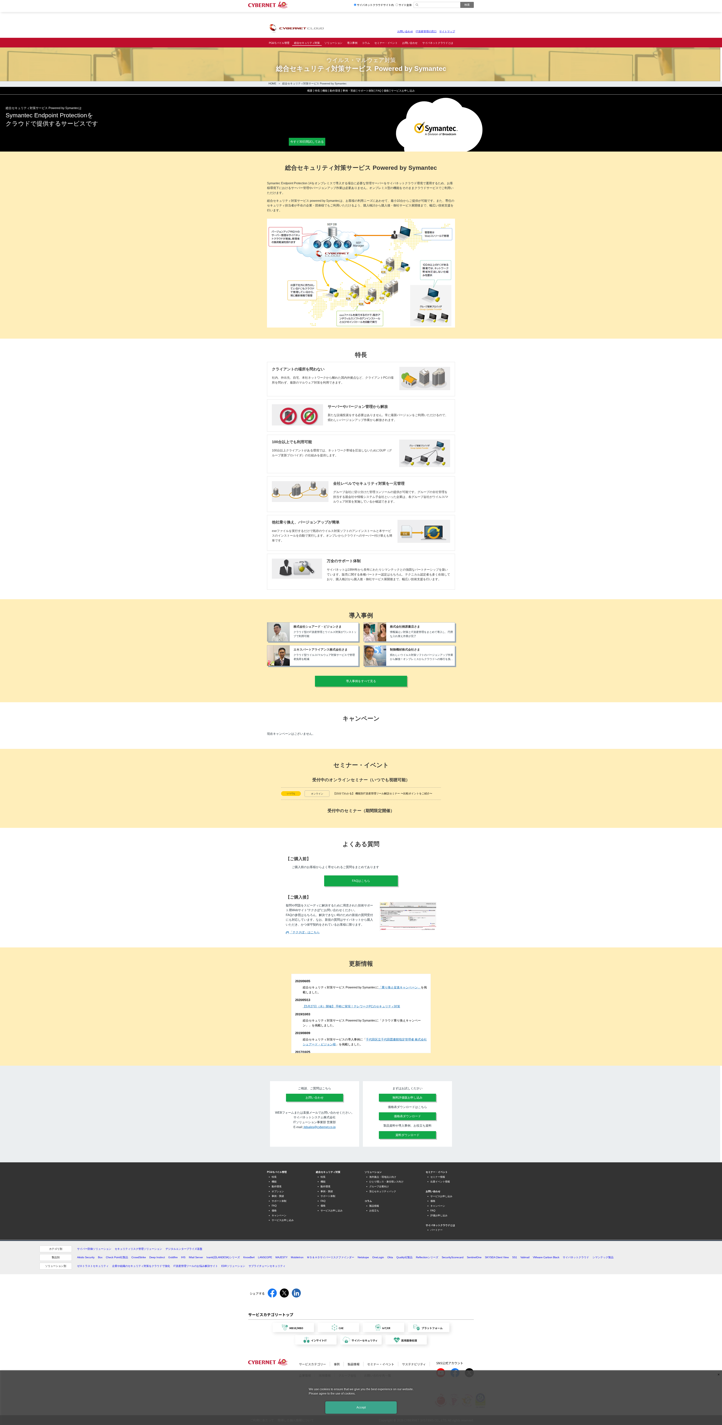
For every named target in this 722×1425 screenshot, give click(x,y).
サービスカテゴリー (312, 1364)
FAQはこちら (361, 880)
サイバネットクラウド (576, 1257)
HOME (272, 83)
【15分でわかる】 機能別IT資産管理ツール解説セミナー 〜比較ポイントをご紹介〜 (382, 793)
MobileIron (297, 1257)
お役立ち (374, 1210)
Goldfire (173, 1257)
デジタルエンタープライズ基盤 (183, 1248)
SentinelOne (474, 1257)
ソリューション (333, 42)
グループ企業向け (379, 1186)
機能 (325, 90)
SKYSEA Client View (497, 1257)
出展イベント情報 (440, 1181)
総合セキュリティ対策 (307, 42)
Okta (390, 1257)
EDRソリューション (233, 1265)
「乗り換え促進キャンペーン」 (400, 987)
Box (100, 1257)
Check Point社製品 (117, 1257)
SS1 (514, 1257)
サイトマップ (447, 31)
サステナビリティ (414, 1364)
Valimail (524, 1257)
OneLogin (378, 1257)
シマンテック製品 (603, 1257)
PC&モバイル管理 (279, 42)
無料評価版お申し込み (407, 1097)
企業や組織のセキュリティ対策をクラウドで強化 (141, 1265)
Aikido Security (86, 1257)
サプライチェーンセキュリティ (267, 1265)
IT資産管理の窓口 (426, 31)
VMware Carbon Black (546, 1257)
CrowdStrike (138, 1257)
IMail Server (196, 1257)
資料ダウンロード (407, 1135)
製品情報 (374, 1205)
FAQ (378, 90)
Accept (361, 1407)
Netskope (363, 1257)
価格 (386, 90)
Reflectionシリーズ (427, 1257)
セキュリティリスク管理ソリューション (138, 1248)
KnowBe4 (249, 1257)
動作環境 (335, 90)
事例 (337, 1364)
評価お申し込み (438, 1215)
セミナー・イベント (385, 42)
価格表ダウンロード (407, 1116)
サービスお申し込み (403, 90)
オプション (278, 1191)
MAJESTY (281, 1257)
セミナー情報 (437, 1176)
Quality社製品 (404, 1257)
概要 (309, 90)
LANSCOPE (265, 1257)
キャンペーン (279, 1215)
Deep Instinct (157, 1257)
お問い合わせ (405, 31)
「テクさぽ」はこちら (305, 932)
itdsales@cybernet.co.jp (319, 1127)
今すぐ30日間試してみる (307, 141)
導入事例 (352, 42)
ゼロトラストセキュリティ (93, 1265)
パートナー (436, 1230)
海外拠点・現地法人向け (382, 1176)
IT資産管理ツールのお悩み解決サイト (195, 1265)
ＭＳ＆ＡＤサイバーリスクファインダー (330, 1257)
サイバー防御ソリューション (94, 1248)
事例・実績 (349, 90)
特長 (317, 90)
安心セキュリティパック (382, 1191)
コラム (366, 42)
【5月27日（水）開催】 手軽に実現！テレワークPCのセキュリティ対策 (351, 1006)
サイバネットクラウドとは (437, 42)
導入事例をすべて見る (361, 681)
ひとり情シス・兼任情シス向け (386, 1181)
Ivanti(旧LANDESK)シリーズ (223, 1257)
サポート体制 (366, 90)
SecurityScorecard (452, 1257)
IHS (183, 1257)
